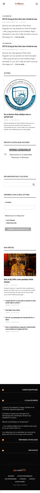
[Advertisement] (20, 359)
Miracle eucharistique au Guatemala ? (15, 422)
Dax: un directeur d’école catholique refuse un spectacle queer (17, 115)
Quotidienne (10, 220)
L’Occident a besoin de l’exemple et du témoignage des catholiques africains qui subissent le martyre (16, 415)
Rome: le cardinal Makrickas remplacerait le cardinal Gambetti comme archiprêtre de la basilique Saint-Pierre (20, 328)
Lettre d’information (24, 476)
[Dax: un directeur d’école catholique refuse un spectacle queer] (20, 95)
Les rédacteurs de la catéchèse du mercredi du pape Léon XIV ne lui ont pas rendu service (18, 433)
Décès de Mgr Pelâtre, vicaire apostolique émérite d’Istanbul (18, 280)
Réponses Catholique (28, 440)
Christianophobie (30, 390)
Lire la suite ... (20, 37)
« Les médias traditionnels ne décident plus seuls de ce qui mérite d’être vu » (19, 427)
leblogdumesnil (7, 16)
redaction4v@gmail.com (10, 22)
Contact (32, 479)
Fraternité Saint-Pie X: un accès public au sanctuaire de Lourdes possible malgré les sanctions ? (20, 301)
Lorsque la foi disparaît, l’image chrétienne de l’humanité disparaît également (18, 408)
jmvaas (6, 120)
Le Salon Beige (31, 400)
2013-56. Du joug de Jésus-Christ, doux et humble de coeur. (19, 19)
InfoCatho (33, 450)
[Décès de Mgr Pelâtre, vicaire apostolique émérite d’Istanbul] (20, 264)
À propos (23, 479)
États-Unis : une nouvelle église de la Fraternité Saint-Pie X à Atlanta (19, 318)
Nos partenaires (10, 479)
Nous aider (21, 481)
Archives (11, 476)
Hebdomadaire (11, 223)
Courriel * (8, 202)
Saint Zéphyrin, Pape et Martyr (12, 310)
